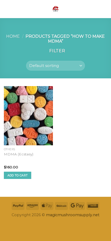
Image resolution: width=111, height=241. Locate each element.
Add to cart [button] (17, 175)
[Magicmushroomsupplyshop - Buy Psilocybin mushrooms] (55, 9)
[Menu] (7, 9)
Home (13, 36)
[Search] (96, 9)
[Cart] (104, 9)
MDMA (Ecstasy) (18, 154)
